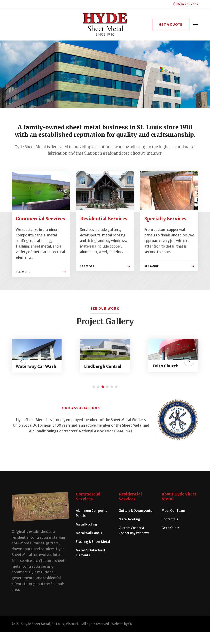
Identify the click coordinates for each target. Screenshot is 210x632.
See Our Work (105, 308)
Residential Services (104, 219)
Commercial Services (40, 219)
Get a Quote (171, 24)
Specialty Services (165, 219)
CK (130, 624)
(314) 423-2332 (186, 4)
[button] (21, 361)
